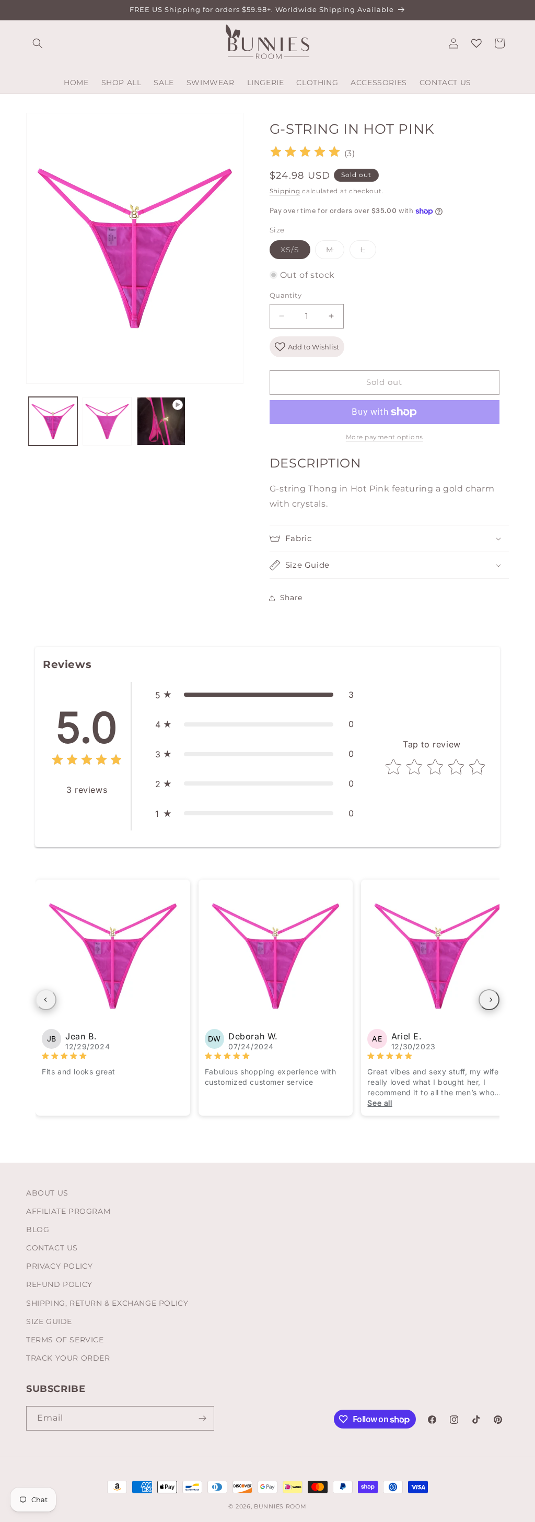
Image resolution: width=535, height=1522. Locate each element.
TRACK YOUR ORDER (68, 1358)
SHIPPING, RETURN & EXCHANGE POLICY (107, 1303)
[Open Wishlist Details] (476, 43)
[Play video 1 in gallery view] (161, 421)
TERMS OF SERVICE (65, 1339)
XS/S (295, 251)
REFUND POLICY (59, 1284)
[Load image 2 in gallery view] (107, 421)
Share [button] (291, 597)
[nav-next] (489, 999)
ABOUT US (47, 1193)
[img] (305, 153)
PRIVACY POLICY (59, 1266)
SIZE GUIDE (49, 1321)
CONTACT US (52, 1247)
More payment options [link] (384, 437)
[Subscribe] (202, 1418)
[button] (37, 43)
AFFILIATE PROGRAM (68, 1211)
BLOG (37, 1229)
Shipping (285, 191)
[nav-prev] (46, 999)
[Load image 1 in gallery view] (53, 421)
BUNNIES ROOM (280, 1506)
